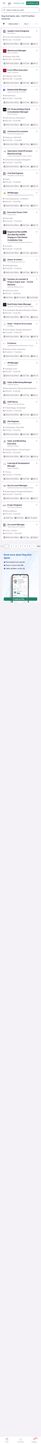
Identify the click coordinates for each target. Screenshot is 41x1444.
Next (38, 546)
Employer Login (19, 3)
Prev (2, 546)
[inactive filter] (3, 24)
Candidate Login (32, 3)
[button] (20, 577)
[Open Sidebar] (4, 3)
